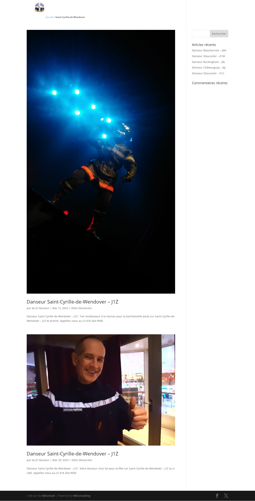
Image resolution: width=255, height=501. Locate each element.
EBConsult (48, 495)
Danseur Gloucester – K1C (208, 73)
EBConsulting (81, 495)
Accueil (49, 16)
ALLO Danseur (40, 308)
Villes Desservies (205, 8)
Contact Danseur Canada (162, 8)
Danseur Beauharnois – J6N (209, 50)
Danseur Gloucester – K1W (208, 56)
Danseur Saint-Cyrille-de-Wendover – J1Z (72, 301)
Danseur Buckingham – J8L (208, 62)
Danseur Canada (120, 8)
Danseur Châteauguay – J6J (209, 67)
